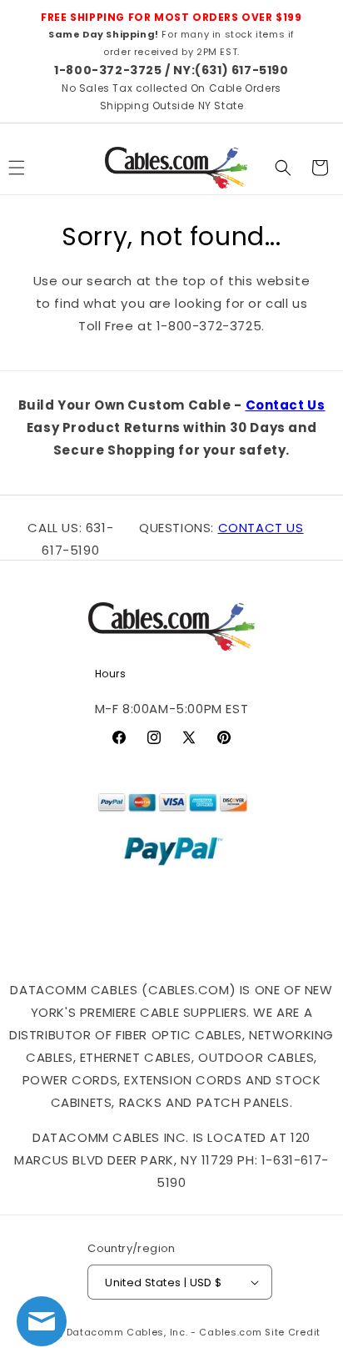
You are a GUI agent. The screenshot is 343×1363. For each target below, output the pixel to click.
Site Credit (293, 1332)
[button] (283, 167)
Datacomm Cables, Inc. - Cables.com (164, 1332)
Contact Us (286, 405)
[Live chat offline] (42, 1321)
